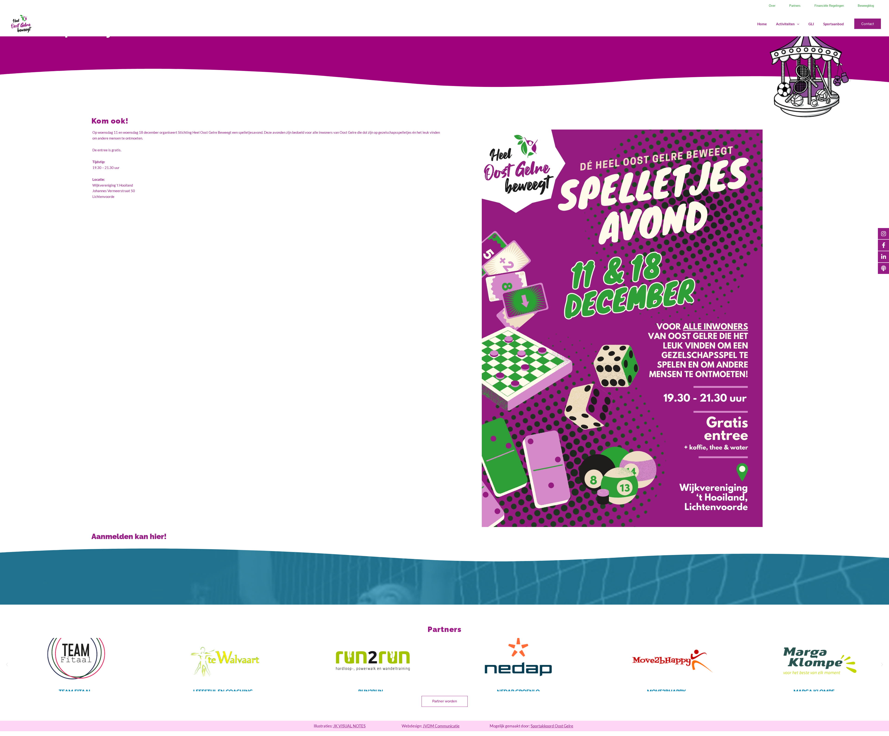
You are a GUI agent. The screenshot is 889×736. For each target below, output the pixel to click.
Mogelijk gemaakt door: (531, 725)
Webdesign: (431, 725)
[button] (797, 24)
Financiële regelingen (829, 5)
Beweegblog (866, 5)
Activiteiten (785, 24)
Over (772, 5)
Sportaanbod (833, 24)
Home (762, 24)
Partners (795, 5)
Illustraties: (340, 725)
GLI (811, 24)
